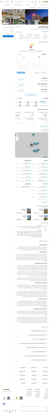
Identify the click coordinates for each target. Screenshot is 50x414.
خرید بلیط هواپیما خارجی (30, 406)
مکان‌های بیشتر (44, 202)
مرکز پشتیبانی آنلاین (37, 391)
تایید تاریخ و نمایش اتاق (20, 72)
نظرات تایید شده (18, 98)
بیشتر (46, 122)
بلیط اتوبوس (32, 1)
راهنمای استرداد (37, 394)
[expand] (17, 331)
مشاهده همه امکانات (19, 31)
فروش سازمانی (29, 391)
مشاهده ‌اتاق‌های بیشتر (31, 94)
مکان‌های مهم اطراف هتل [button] (18, 4)
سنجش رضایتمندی (29, 395)
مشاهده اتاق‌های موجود (8, 36)
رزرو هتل (46, 7)
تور (25, 1)
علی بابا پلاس (46, 395)
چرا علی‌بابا (46, 394)
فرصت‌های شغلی (29, 394)
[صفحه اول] (45, 1)
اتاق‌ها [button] (35, 4)
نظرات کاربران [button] (28, 4)
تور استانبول (39, 406)
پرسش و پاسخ (37, 397)
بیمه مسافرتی (46, 397)
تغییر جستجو (21, 79)
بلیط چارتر (47, 406)
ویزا (23, 1)
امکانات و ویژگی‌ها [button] (43, 4)
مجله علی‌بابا (46, 398)
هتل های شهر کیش (40, 7)
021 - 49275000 (4, 391)
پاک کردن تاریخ (19, 54)
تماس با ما (46, 392)
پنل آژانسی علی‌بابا (29, 392)
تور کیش (43, 406)
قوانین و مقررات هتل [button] (7, 4)
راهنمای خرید (38, 392)
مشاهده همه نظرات (44, 126)
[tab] (43, 5)
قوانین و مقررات (37, 395)
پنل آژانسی (20, 1)
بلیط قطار (35, 1)
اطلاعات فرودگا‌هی (23, 406)
